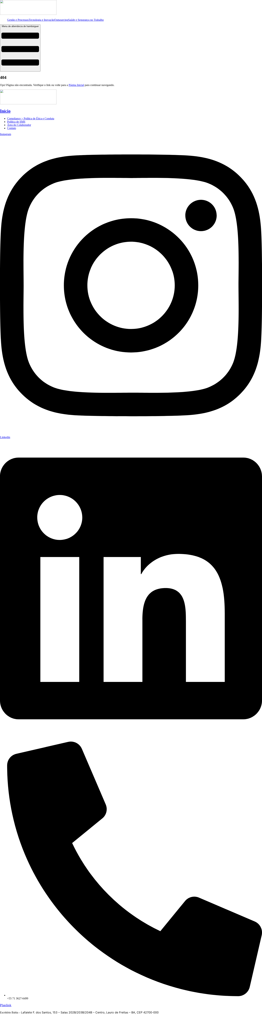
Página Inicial (76, 85)
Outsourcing (61, 19)
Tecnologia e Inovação (41, 19)
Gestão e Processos (18, 19)
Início (5, 111)
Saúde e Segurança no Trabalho (86, 19)
